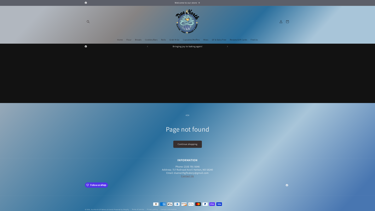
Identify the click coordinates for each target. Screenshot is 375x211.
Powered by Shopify (121, 210)
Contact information (169, 209)
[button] (88, 21)
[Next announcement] (227, 46)
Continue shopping (187, 144)
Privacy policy (152, 209)
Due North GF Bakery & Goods (102, 210)
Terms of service (138, 209)
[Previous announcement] (147, 46)
